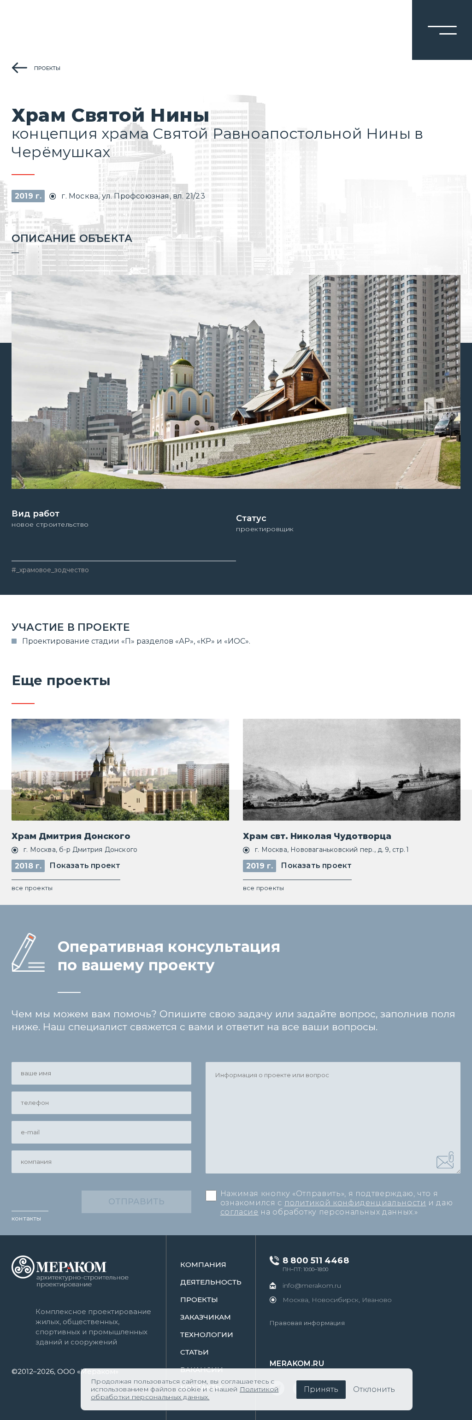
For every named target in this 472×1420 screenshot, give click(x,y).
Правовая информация (307, 1322)
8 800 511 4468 (316, 1261)
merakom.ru (297, 1363)
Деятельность (211, 1282)
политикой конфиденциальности (355, 1202)
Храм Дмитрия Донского (71, 836)
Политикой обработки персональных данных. (184, 1393)
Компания (203, 1264)
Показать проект (84, 865)
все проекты (32, 888)
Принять (321, 1389)
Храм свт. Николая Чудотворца (317, 836)
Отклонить (374, 1389)
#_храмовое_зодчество (50, 570)
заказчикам (205, 1317)
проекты (47, 68)
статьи (194, 1352)
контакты (26, 1218)
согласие (239, 1212)
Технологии (206, 1334)
